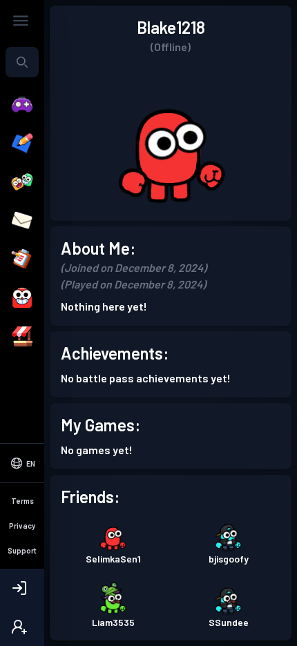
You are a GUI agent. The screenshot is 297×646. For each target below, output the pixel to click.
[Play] (22, 104)
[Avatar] (22, 298)
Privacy (22, 525)
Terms (22, 500)
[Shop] (22, 336)
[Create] (22, 143)
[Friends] (22, 182)
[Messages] (22, 220)
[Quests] (22, 259)
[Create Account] (22, 626)
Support (22, 550)
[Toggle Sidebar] (20, 20)
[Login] (22, 588)
